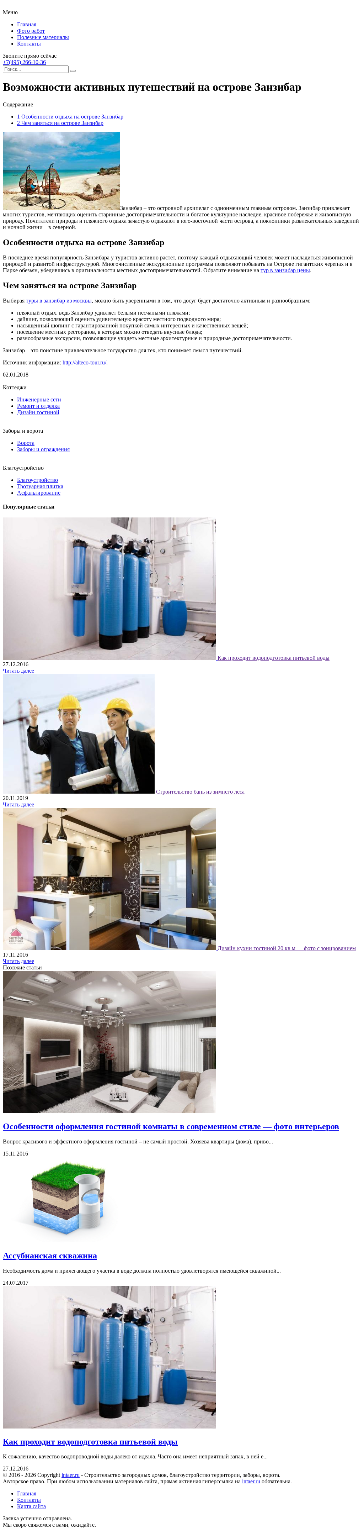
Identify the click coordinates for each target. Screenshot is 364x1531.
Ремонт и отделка (38, 406)
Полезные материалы (43, 37)
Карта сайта (31, 1506)
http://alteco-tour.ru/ (84, 362)
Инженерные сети (39, 399)
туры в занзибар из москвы (59, 301)
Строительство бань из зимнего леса (200, 792)
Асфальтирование (38, 493)
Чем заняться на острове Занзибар (60, 123)
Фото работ (31, 31)
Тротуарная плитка (40, 486)
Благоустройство (37, 480)
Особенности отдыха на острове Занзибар (70, 117)
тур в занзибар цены (285, 270)
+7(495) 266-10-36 (24, 62)
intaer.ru (70, 1475)
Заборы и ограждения (43, 449)
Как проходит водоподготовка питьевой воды (274, 658)
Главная (26, 24)
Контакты (29, 44)
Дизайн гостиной (38, 412)
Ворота (25, 443)
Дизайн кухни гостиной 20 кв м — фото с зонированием (287, 948)
